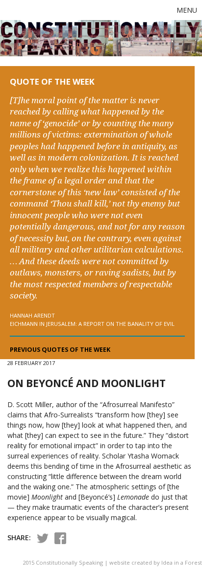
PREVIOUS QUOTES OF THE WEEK (60, 349)
